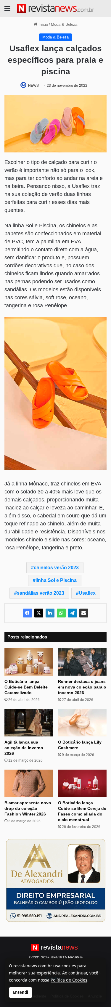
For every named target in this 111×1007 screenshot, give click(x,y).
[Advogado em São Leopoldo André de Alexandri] (55, 880)
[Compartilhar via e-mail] (83, 613)
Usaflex (87, 593)
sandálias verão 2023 (40, 593)
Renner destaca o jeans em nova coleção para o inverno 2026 (82, 687)
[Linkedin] (50, 613)
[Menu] (7, 10)
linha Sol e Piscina (56, 580)
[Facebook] (27, 613)
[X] (38, 613)
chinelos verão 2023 (56, 567)
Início (42, 24)
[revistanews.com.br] (55, 8)
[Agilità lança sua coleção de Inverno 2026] (28, 722)
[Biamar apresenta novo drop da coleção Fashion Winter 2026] (28, 783)
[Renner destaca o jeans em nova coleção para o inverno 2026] (82, 662)
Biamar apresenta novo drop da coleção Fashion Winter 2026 (27, 808)
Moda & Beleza (64, 24)
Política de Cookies (69, 980)
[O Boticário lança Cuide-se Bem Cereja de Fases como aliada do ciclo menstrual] (82, 783)
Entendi (20, 992)
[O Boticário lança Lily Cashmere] (82, 722)
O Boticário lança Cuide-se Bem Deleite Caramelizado (26, 687)
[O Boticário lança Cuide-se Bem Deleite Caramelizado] (28, 662)
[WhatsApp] (61, 613)
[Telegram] (72, 613)
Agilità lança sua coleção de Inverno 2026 (23, 748)
